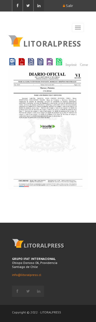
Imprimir (71, 65)
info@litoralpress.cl (26, 275)
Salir (69, 5)
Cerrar (83, 65)
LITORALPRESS (52, 43)
